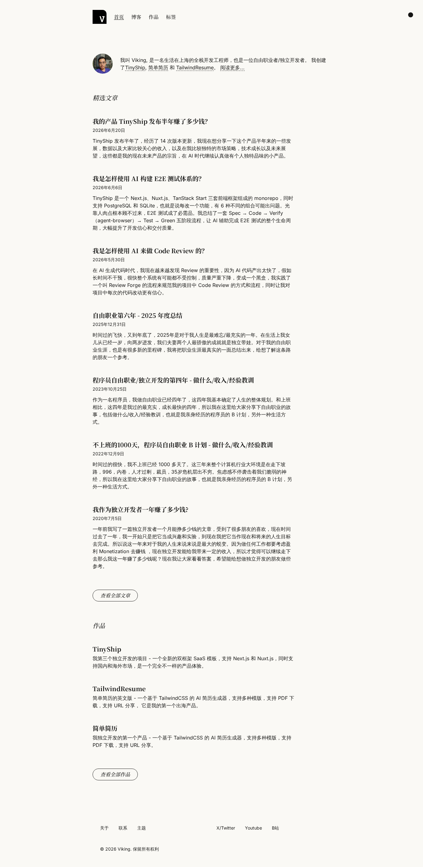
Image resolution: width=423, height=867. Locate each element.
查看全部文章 (115, 595)
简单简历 (158, 67)
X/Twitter (225, 827)
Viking (124, 849)
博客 (136, 16)
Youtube (253, 827)
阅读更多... (232, 67)
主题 (141, 827)
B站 (275, 827)
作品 (154, 16)
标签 (171, 16)
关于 (104, 827)
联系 (123, 827)
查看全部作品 (115, 774)
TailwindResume (195, 67)
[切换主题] (411, 15)
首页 (119, 16)
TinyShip (135, 67)
